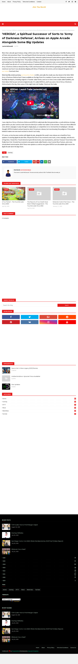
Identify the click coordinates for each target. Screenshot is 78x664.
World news (39, 411)
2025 (39, 561)
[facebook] (66, 1)
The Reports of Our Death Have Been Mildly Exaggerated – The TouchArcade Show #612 (37, 204)
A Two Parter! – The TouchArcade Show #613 (13, 203)
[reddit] (67, 317)
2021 (39, 574)
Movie (39, 407)
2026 (39, 558)
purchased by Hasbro (27, 75)
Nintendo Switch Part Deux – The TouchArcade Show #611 (63, 203)
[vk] (30, 322)
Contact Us (73, 647)
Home (3, 2)
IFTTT (39, 404)
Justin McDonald (7, 46)
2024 (39, 564)
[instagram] (72, 1)
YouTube (39, 414)
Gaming (8, 30)
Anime (39, 398)
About (9, 2)
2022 (39, 571)
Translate (16, 601)
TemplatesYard (16, 651)
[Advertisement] (39, 15)
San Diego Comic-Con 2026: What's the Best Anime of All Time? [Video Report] (37, 541)
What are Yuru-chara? (18, 549)
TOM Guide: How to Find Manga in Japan (24, 525)
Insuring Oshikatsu (17, 533)
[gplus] (48, 317)
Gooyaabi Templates (33, 651)
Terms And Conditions (29, 2)
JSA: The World (39, 7)
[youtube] (67, 322)
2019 (39, 580)
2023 (39, 567)
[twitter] (69, 1)
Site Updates (15, 384)
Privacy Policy (17, 2)
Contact (39, 2)
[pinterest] (75, 1)
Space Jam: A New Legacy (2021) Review (24, 368)
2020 (39, 577)
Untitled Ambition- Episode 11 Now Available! (25, 376)
